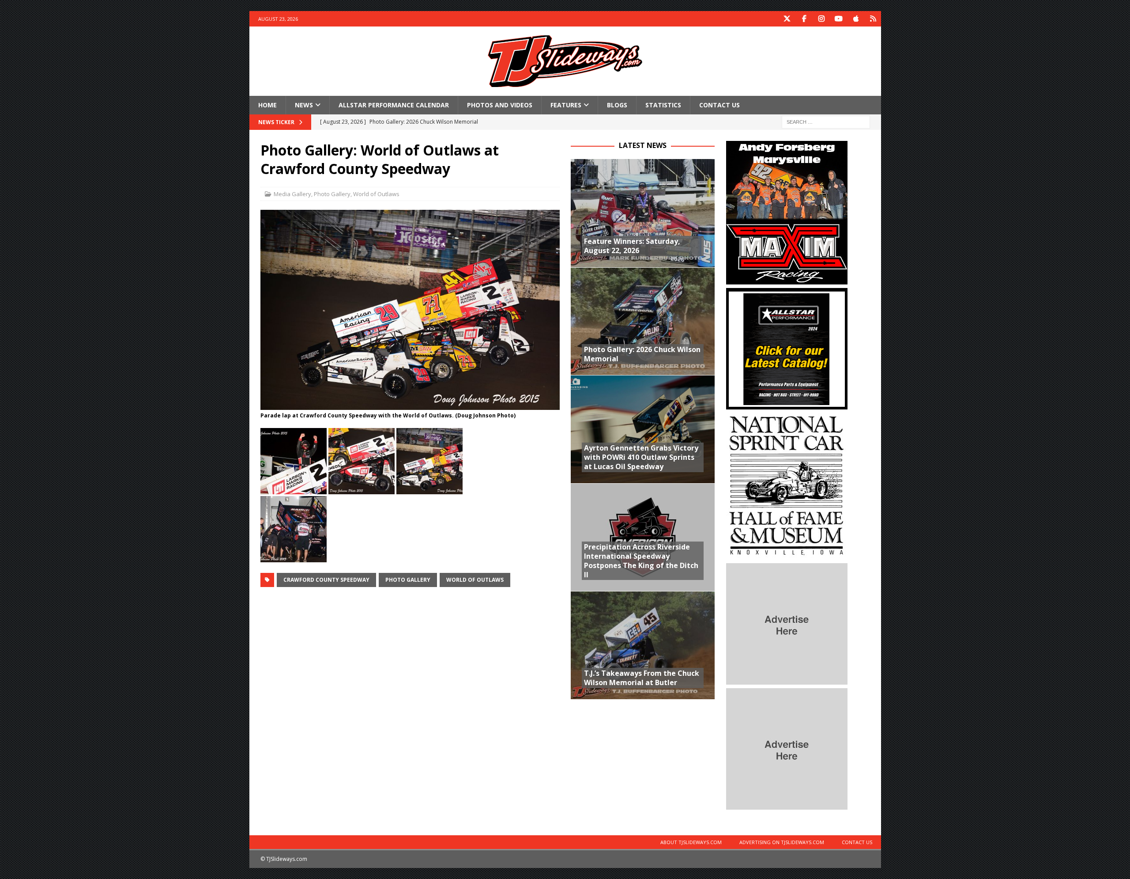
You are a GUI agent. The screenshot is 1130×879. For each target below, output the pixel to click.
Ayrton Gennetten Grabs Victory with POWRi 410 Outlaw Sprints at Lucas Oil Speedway (641, 457)
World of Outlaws (376, 194)
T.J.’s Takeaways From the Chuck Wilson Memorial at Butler (641, 677)
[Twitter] (787, 19)
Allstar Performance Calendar (394, 105)
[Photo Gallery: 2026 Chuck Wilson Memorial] (643, 321)
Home (267, 105)
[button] (293, 461)
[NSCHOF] (787, 554)
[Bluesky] (873, 19)
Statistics (663, 105)
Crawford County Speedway (326, 579)
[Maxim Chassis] (787, 279)
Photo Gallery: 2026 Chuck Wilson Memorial (642, 354)
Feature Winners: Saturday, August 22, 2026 (632, 245)
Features (565, 105)
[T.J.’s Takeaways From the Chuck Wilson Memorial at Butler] (643, 645)
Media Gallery (292, 194)
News (304, 105)
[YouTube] (839, 19)
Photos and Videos (499, 105)
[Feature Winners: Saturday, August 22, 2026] (643, 213)
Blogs (617, 105)
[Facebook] (804, 19)
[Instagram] (821, 19)
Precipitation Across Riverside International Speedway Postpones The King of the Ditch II (641, 560)
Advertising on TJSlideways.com (781, 842)
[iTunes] (856, 19)
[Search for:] (826, 121)
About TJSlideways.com (691, 842)
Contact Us (719, 105)
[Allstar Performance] (787, 404)
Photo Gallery (332, 194)
